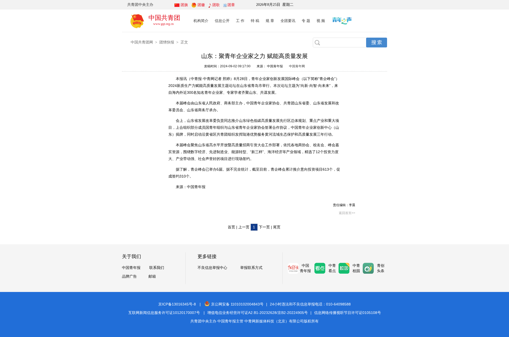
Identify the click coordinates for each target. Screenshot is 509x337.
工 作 (240, 21)
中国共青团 (164, 17)
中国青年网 (297, 66)
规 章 (270, 21)
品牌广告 (129, 276)
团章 (231, 5)
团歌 (216, 5)
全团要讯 (287, 21)
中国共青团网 (142, 42)
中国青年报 (131, 268)
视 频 (321, 21)
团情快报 (166, 42)
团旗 (184, 5)
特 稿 (255, 21)
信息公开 (222, 21)
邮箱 (152, 276)
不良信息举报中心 (212, 268)
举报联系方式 (251, 268)
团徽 (201, 5)
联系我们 (156, 268)
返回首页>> (347, 213)
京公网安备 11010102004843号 (237, 304)
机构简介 (201, 21)
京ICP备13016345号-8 (177, 304)
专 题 (306, 21)
